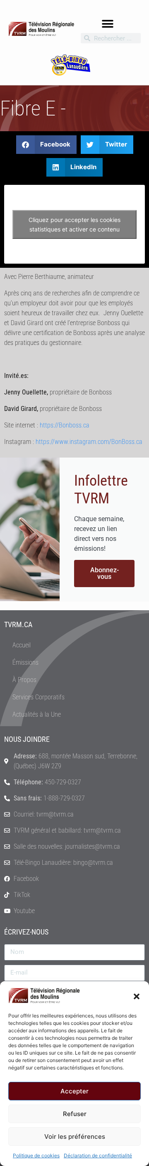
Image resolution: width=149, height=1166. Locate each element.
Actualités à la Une (36, 714)
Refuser (75, 1114)
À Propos (24, 680)
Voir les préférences (74, 1136)
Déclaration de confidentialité (98, 1155)
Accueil (21, 645)
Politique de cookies (36, 1155)
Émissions (25, 662)
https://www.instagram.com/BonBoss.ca (89, 442)
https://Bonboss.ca (64, 425)
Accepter (74, 1091)
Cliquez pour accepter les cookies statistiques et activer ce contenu (74, 224)
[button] (136, 995)
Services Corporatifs (38, 697)
